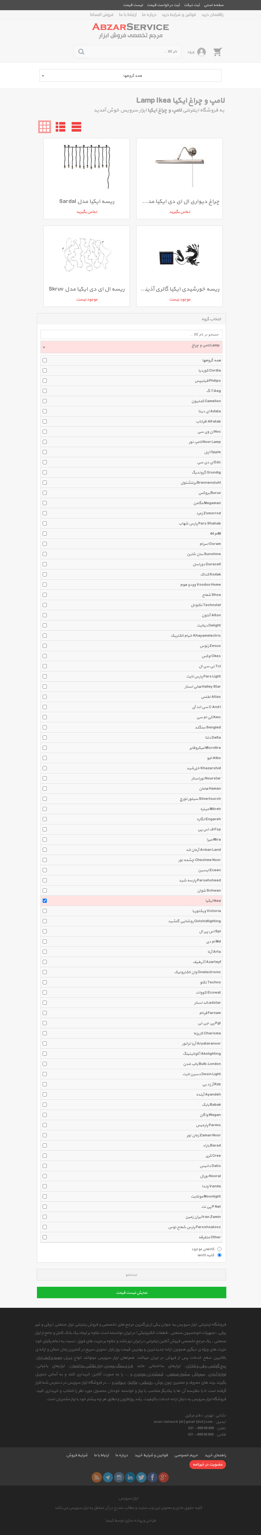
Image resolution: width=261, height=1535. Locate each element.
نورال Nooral (210, 1176)
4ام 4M (215, 534)
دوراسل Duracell (207, 564)
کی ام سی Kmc (208, 717)
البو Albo (214, 758)
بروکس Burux (209, 493)
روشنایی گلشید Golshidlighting (194, 921)
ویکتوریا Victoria (206, 911)
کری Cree (213, 1156)
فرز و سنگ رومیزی (118, 1366)
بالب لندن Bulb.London (202, 1064)
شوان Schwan (209, 891)
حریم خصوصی (186, 1455)
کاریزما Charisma (207, 1033)
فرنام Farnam (210, 1013)
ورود (190, 52)
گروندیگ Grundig (206, 472)
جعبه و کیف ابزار (49, 1358)
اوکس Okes (211, 656)
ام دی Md (213, 942)
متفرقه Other (210, 1237)
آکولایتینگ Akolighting (202, 1054)
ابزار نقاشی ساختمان (86, 1366)
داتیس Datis (210, 1166)
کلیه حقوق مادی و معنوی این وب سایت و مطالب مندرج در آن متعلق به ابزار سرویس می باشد (128, 1508)
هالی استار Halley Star (203, 687)
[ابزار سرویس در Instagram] (119, 1477)
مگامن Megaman (207, 503)
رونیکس (145, 1382)
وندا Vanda (211, 1186)
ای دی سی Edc (209, 462)
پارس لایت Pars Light (203, 676)
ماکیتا (132, 1382)
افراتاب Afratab (208, 421)
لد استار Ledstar (207, 1003)
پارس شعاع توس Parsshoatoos (194, 1227)
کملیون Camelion (206, 401)
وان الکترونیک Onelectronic (197, 972)
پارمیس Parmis (208, 1125)
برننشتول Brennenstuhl (200, 483)
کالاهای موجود (202, 1248)
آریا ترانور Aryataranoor (201, 1043)
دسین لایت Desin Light (201, 1074)
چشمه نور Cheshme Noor (199, 860)
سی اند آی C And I (206, 707)
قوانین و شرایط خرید (179, 15)
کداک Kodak (210, 574)
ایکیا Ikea (213, 901)
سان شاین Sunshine (204, 554)
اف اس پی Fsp (209, 829)
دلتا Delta (213, 738)
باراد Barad (212, 1145)
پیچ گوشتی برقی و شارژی (206, 1366)
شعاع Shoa (211, 595)
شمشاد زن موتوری (148, 1374)
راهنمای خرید (212, 15)
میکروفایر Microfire (205, 748)
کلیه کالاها (205, 1254)
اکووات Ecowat (208, 993)
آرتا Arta (214, 952)
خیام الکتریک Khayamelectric (196, 636)
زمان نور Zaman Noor (204, 1135)
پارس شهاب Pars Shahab (200, 523)
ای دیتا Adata (209, 411)
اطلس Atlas (211, 697)
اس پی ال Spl (210, 931)
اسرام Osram (210, 544)
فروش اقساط (102, 15)
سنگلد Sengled (208, 727)
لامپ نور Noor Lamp (205, 442)
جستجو (131, 1275)
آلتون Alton (211, 615)
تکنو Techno (210, 982)
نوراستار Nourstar (206, 778)
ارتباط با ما (128, 15)
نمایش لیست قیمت (131, 1293)
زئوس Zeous (210, 646)
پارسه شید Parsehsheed (200, 880)
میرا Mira (214, 840)
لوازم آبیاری (217, 1374)
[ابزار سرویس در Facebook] (152, 1477)
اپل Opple (212, 452)
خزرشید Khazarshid (204, 768)
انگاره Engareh (209, 819)
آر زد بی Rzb (211, 1084)
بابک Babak (211, 1105)
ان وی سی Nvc (209, 432)
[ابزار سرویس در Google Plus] (164, 1477)
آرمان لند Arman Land (203, 850)
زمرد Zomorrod (208, 513)
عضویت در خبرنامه (208, 1464)
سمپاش (198, 1374)
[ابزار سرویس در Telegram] (108, 1477)
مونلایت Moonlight (206, 1196)
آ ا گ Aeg (213, 391)
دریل (68, 1358)
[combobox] (130, 75)
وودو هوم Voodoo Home (200, 585)
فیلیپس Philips (207, 381)
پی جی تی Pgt (209, 1023)
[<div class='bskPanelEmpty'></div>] (217, 51)
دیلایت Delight (209, 625)
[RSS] (97, 1477)
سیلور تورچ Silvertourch (200, 799)
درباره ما (149, 15)
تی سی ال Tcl (210, 666)
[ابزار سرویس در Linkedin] (130, 1477)
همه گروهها (211, 360)
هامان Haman (210, 789)
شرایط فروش (77, 1455)
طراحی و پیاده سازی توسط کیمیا (130, 1520)
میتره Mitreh (210, 809)
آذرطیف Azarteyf (207, 962)
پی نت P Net (211, 1207)
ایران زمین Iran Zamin (203, 1217)
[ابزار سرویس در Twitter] (141, 1477)
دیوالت (120, 1382)
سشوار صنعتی (178, 1374)
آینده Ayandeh (208, 1094)
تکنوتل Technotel (206, 605)
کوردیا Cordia (209, 370)
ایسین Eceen (209, 870)
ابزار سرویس (128, 1498)
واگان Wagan (210, 1115)
